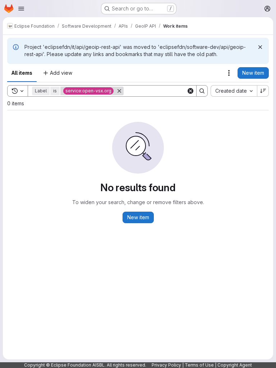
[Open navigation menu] (21, 8)
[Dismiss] (260, 47)
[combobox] (234, 91)
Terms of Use (199, 365)
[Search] (202, 91)
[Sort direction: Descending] (263, 91)
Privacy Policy (166, 365)
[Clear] (190, 91)
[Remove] (119, 91)
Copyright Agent (234, 365)
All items (22, 73)
